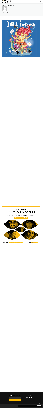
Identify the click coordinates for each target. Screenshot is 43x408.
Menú (40, 1)
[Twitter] (29, 397)
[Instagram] (27, 397)
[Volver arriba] (39, 404)
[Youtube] (31, 397)
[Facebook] (24, 397)
